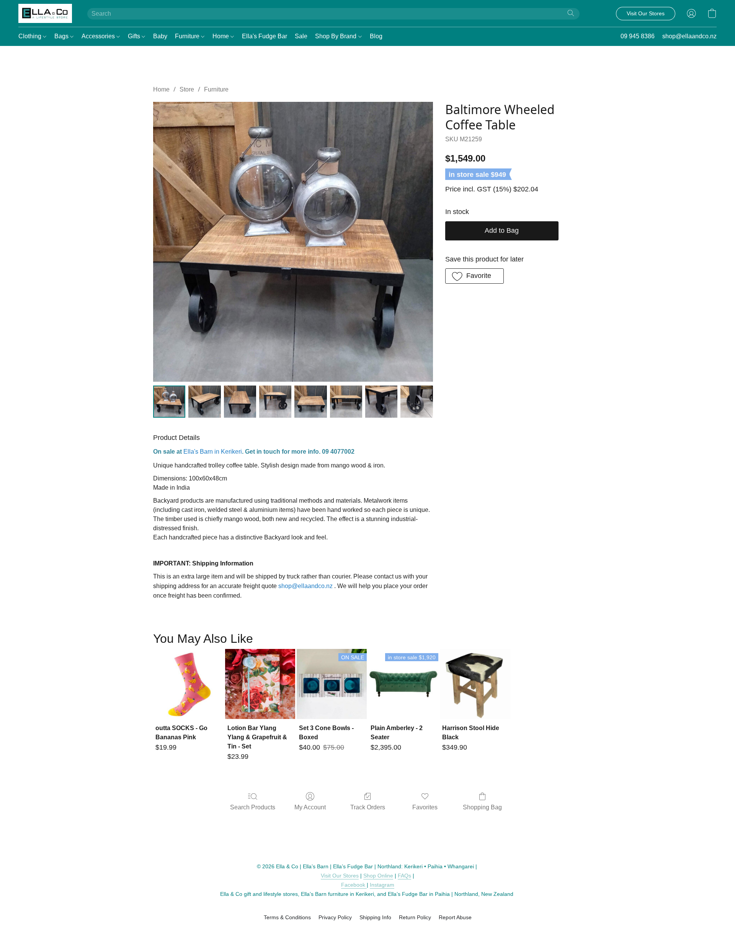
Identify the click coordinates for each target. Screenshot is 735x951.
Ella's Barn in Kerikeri (212, 451)
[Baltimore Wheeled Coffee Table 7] (416, 402)
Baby (160, 36)
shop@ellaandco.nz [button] (689, 36)
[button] (45, 13)
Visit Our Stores (340, 876)
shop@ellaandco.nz (305, 586)
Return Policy (415, 917)
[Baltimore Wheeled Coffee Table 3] (275, 402)
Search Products (252, 807)
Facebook (354, 885)
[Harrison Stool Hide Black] (475, 684)
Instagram (382, 885)
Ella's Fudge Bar (264, 36)
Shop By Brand (336, 36)
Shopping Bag (482, 807)
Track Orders (367, 807)
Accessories (99, 36)
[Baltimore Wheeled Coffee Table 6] (381, 402)
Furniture (188, 36)
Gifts (135, 36)
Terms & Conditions (287, 917)
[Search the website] (571, 13)
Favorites (425, 807)
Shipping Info (375, 917)
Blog (376, 36)
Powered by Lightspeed (367, 931)
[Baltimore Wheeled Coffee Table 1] (204, 402)
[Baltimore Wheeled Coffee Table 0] (169, 402)
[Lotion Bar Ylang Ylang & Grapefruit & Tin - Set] (260, 684)
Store (187, 89)
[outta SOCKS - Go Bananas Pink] (188, 684)
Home (221, 36)
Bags (62, 36)
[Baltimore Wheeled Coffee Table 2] (240, 402)
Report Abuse (455, 917)
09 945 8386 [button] (638, 36)
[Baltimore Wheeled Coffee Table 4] (310, 402)
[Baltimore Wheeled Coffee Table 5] (346, 402)
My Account (310, 807)
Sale (301, 36)
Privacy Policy (335, 917)
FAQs (404, 876)
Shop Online (378, 876)
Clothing (30, 36)
